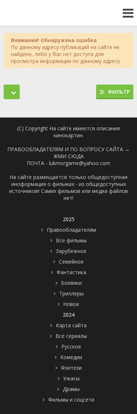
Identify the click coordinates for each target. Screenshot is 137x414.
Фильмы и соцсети (71, 399)
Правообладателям (71, 229)
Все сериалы (71, 335)
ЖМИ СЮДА (69, 156)
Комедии (71, 357)
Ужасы (71, 378)
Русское (71, 346)
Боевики (71, 282)
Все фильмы (71, 240)
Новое (71, 304)
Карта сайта (71, 325)
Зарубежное (71, 250)
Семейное (71, 261)
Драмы (71, 388)
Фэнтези (71, 367)
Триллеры (71, 293)
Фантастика (71, 272)
